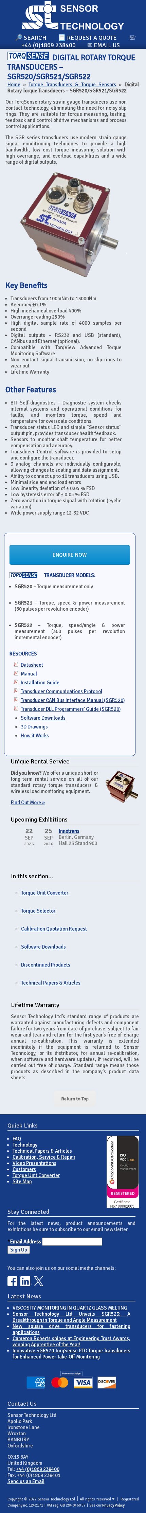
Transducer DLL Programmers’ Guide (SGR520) (71, 709)
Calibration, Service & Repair (44, 1157)
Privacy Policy (113, 1505)
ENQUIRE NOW (70, 555)
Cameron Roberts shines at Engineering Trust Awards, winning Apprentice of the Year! (71, 1341)
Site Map (22, 1181)
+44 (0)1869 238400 (37, 1469)
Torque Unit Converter (44, 893)
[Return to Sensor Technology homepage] (73, 28)
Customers (24, 1169)
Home (13, 85)
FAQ (17, 1139)
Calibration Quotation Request (54, 929)
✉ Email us (103, 45)
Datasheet (32, 665)
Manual (29, 674)
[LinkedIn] (26, 1284)
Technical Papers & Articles (50, 983)
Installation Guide (40, 683)
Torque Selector (38, 911)
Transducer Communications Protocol (61, 691)
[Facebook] (12, 1284)
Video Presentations (34, 1163)
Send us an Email (25, 1481)
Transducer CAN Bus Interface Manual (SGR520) (73, 700)
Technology (25, 1145)
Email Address (25, 1242)
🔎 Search (31, 37)
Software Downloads (43, 718)
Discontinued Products (45, 965)
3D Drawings (34, 727)
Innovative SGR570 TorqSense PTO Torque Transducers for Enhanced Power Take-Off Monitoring (71, 1354)
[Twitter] (39, 1284)
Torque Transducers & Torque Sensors (72, 85)
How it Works (35, 736)
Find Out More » (28, 802)
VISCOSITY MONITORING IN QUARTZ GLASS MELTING (70, 1308)
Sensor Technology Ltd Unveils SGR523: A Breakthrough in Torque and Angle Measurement (71, 1317)
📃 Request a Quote (87, 37)
